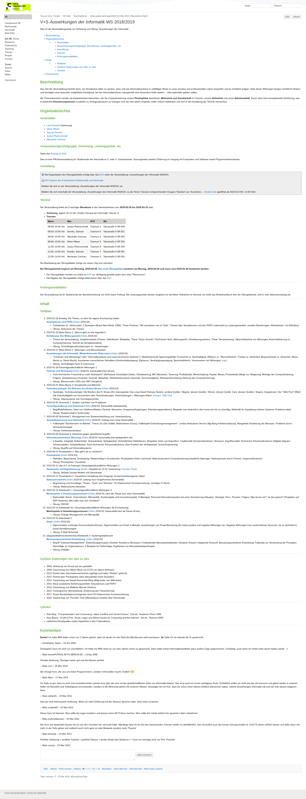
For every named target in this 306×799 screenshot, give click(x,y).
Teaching (9, 48)
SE (6, 16)
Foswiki (56, 16)
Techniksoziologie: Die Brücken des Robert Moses (74, 388)
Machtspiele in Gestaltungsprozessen (67, 493)
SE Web (66, 16)
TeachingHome (80, 16)
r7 (88, 768)
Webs (8, 74)
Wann (51, 221)
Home (12, 38)
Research (10, 42)
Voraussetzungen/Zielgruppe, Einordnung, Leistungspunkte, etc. (89, 46)
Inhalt (48, 60)
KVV (102, 174)
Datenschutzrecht (56, 479)
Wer (69, 221)
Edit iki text (135, 768)
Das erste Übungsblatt (110, 269)
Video (77, 322)
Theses (8, 52)
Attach (296, 16)
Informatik (10, 30)
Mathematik (11, 26)
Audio (84, 469)
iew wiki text (120, 768)
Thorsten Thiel (128, 469)
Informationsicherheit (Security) (64, 437)
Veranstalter (63, 42)
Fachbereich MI (13, 23)
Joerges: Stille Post (162, 395)
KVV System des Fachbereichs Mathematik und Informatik (74, 180)
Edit (287, 16)
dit (46, 768)
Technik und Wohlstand (60, 371)
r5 (99, 768)
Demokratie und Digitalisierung (63, 469)
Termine (61, 53)
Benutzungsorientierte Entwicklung (66, 539)
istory (77, 768)
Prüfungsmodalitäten (67, 56)
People (8, 55)
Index (7, 71)
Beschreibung (53, 35)
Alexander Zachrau (56, 139)
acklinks (107, 768)
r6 (94, 768)
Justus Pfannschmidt (57, 136)
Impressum (10, 80)
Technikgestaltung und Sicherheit (65, 406)
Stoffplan (61, 63)
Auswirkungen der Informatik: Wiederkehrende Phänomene (79, 353)
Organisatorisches (55, 39)
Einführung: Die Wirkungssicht (63, 336)
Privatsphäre (53, 455)
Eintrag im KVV (58, 153)
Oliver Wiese (53, 129)
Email (49, 521)
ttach (53, 768)
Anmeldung (62, 49)
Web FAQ (10, 33)
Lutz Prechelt (53, 125)
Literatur (61, 70)
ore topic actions (153, 768)
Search (8, 67)
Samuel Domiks (54, 132)
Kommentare (52, 74)
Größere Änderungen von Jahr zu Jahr (76, 67)
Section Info (210, 192)
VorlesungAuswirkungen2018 (103, 16)
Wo (105, 221)
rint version (65, 768)
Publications (11, 45)
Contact (9, 59)
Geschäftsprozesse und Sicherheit (65, 420)
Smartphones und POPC (60, 322)
